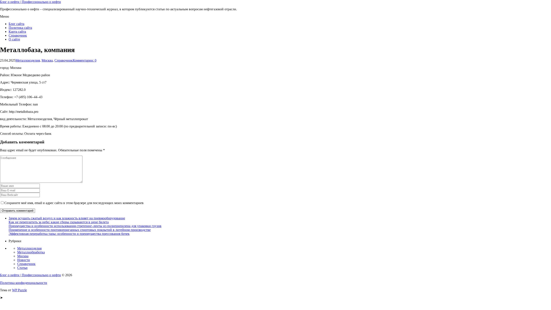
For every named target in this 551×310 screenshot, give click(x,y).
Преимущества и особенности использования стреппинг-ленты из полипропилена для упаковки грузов (85, 226)
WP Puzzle (19, 290)
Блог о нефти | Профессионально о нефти (30, 2)
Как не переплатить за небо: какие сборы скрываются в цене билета (59, 222)
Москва (47, 60)
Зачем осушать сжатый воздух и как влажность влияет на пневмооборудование (67, 218)
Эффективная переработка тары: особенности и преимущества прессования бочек (69, 234)
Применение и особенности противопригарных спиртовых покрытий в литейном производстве (80, 230)
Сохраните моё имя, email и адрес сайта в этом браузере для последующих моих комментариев (74, 203)
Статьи (22, 268)
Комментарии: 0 (84, 60)
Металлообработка (31, 252)
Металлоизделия (27, 60)
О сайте (14, 39)
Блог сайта (16, 24)
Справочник (18, 35)
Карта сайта (17, 31)
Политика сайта (20, 27)
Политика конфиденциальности (23, 283)
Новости (23, 260)
